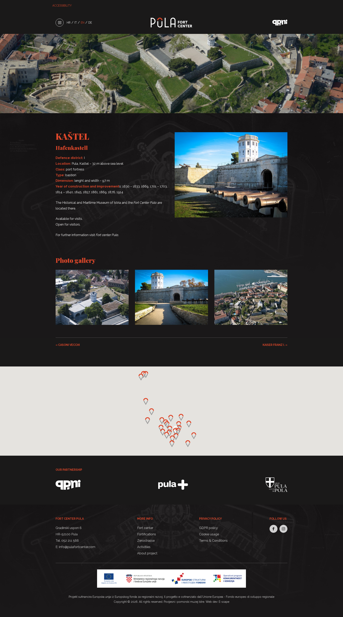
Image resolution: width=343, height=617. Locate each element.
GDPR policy (208, 528)
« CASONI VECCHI (68, 344)
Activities (143, 547)
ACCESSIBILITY (62, 5)
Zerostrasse (146, 540)
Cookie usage (209, 534)
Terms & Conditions (213, 540)
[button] (175, 431)
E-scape (224, 601)
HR (68, 22)
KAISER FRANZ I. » (275, 344)
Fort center (145, 528)
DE (90, 22)
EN (82, 22)
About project (147, 553)
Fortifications (146, 534)
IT (75, 22)
